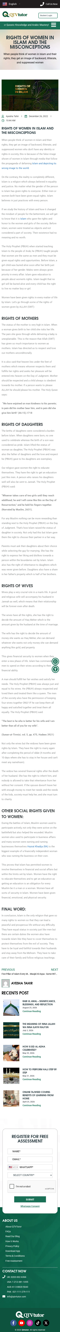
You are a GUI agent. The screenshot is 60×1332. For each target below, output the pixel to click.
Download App (12, 1251)
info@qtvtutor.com (16, 1296)
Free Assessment (13, 1261)
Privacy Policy (12, 1246)
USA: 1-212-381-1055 (17, 1282)
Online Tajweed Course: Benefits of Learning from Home (38, 1095)
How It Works (12, 1241)
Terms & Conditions (15, 1256)
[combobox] (13, 1167)
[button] (55, 669)
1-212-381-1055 (28, 270)
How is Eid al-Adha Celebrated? (34, 1048)
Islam (23, 218)
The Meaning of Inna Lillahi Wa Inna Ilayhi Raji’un (39, 1025)
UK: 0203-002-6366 (16, 1277)
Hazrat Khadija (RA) (37, 846)
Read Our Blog (12, 1236)
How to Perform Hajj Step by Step (40, 1071)
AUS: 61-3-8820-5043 (17, 1287)
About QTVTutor (13, 1226)
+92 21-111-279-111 (30, 295)
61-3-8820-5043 (28, 278)
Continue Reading (32, 1011)
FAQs (8, 1231)
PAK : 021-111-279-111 (18, 1291)
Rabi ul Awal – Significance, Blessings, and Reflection (39, 1002)
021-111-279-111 (29, 286)
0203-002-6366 (28, 262)
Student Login (46, 15)
